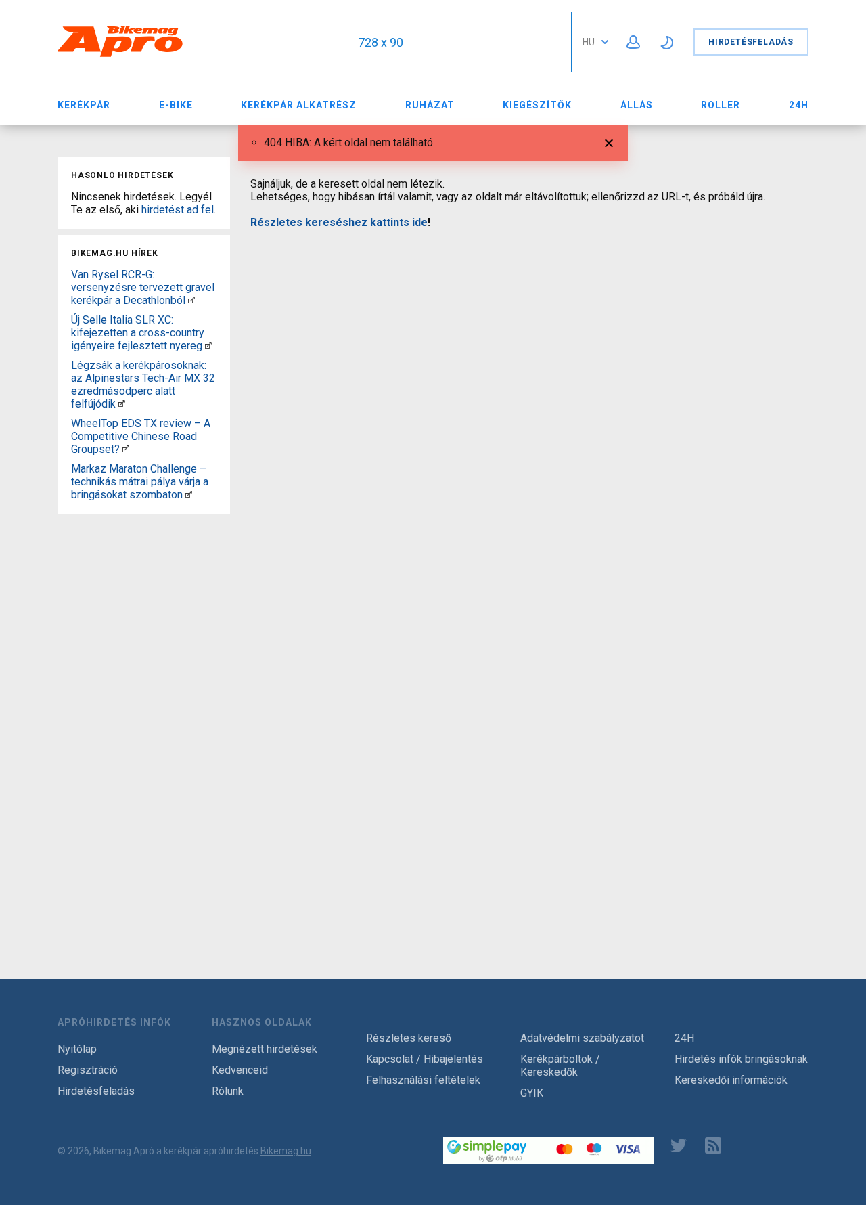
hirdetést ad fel (177, 209)
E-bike (176, 105)
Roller (720, 105)
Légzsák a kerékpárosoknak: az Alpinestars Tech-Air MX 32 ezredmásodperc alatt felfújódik (143, 384)
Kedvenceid (240, 1070)
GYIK (531, 1093)
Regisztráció (88, 1070)
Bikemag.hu (285, 1150)
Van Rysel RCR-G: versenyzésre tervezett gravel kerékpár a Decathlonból (142, 287)
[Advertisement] (144, 723)
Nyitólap (77, 1049)
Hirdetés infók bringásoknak (741, 1059)
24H (798, 105)
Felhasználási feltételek (423, 1080)
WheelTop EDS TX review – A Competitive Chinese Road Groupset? (140, 436)
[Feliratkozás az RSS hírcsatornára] (716, 1145)
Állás (636, 105)
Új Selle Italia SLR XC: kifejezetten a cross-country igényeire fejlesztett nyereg (137, 332)
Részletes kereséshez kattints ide (339, 222)
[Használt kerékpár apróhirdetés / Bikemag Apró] (120, 54)
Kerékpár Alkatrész (299, 105)
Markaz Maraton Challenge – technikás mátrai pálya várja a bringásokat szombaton (139, 481)
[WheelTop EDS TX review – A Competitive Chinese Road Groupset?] (125, 449)
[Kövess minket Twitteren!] (678, 1145)
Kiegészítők (537, 105)
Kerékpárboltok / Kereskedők (560, 1065)
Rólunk (228, 1090)
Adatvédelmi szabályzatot (582, 1038)
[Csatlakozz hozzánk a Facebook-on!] (644, 1145)
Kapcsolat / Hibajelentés (424, 1059)
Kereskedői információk (731, 1080)
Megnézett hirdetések (264, 1049)
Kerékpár (84, 105)
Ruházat (430, 105)
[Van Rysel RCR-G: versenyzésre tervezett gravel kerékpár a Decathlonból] (191, 300)
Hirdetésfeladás (751, 42)
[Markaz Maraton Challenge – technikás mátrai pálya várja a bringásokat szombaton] (188, 494)
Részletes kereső (408, 1038)
